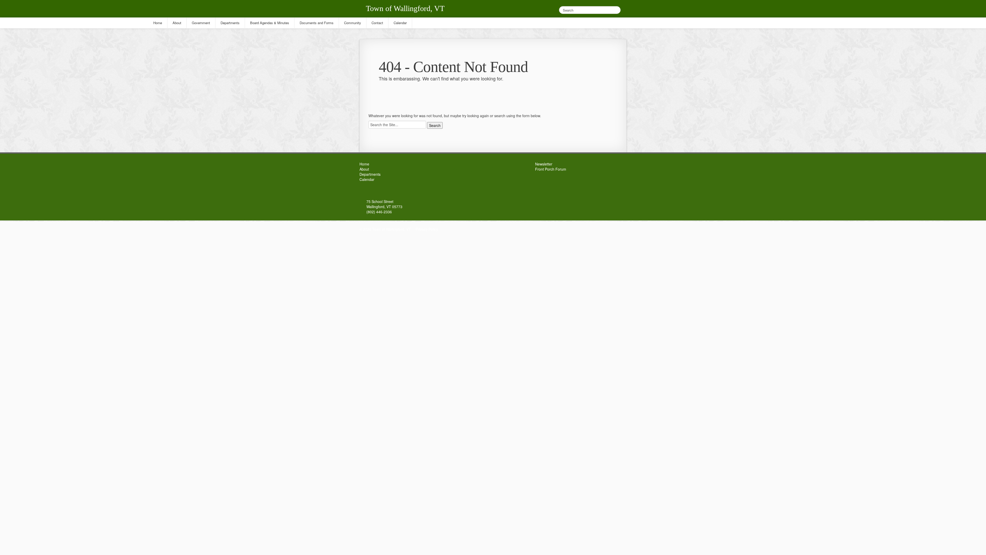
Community (352, 22)
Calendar (366, 179)
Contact (377, 22)
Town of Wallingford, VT (405, 8)
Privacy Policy (427, 229)
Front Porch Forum (550, 169)
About (364, 169)
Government (201, 22)
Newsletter (543, 163)
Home (364, 163)
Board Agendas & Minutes (269, 22)
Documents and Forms (317, 22)
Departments (370, 174)
